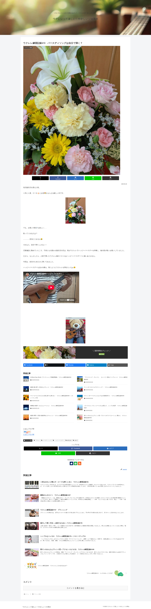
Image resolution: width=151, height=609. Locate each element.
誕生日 (76, 440)
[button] (110, 178)
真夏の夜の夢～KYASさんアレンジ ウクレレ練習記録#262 (46, 387)
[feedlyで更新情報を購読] (75, 463)
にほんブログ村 (28, 434)
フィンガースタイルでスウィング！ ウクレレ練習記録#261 (100, 387)
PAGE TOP (146, 589)
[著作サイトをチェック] (71, 463)
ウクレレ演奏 (29, 440)
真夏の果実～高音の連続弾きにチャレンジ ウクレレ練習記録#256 (48, 415)
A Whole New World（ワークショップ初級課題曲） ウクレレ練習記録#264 (50, 377)
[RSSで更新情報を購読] (79, 463)
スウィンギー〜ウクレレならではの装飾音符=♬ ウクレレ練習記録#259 (104, 395)
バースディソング (47, 440)
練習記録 (69, 440)
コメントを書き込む (76, 588)
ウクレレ (37, 440)
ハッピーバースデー (59, 440)
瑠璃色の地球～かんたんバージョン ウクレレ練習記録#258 (47, 405)
